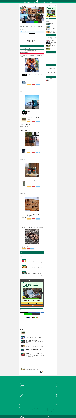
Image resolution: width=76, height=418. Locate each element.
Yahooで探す (37, 84)
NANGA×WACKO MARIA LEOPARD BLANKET (31, 42)
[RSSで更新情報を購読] (37, 317)
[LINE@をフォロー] (34, 317)
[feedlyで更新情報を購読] (36, 317)
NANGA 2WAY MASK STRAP (30, 41)
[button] (40, 22)
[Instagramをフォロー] (29, 317)
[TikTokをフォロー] (32, 317)
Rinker (29, 118)
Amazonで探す (29, 84)
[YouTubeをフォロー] (30, 317)
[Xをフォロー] (28, 317)
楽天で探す (34, 84)
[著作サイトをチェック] (26, 317)
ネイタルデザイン (22, 309)
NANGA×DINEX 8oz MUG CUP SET (30, 39)
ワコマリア (26, 309)
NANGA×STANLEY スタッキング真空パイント (31, 40)
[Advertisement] (32, 323)
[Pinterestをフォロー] (33, 317)
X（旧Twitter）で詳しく (32, 305)
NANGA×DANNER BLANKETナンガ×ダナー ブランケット (34, 117)
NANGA (24, 29)
